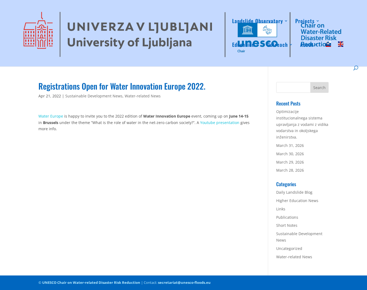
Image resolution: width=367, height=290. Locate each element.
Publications (287, 217)
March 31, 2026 (290, 145)
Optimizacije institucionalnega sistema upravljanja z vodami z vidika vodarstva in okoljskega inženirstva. (302, 124)
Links (280, 208)
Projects (305, 21)
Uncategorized (289, 248)
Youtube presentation (219, 122)
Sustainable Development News (94, 95)
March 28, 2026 (290, 170)
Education (243, 45)
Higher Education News (297, 200)
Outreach (277, 45)
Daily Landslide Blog (294, 192)
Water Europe (50, 116)
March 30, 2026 (290, 153)
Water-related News (143, 95)
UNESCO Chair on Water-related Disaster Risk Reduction (91, 282)
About (306, 45)
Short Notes (286, 225)
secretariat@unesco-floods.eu (184, 282)
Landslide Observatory (257, 21)
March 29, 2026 (290, 162)
